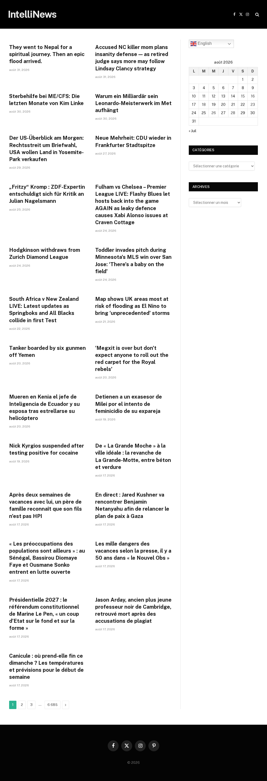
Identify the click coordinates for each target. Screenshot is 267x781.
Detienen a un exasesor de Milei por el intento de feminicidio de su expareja (128, 404)
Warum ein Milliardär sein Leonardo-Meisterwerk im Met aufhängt (133, 103)
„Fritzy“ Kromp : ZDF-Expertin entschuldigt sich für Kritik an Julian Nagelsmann (47, 194)
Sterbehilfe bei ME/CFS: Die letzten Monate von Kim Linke (46, 99)
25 (204, 113)
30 (252, 113)
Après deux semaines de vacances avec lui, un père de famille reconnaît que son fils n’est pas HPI (45, 505)
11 (203, 96)
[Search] (256, 14)
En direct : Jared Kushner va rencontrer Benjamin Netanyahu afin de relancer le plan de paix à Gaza (132, 505)
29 (243, 113)
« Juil (192, 131)
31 (194, 121)
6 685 (52, 705)
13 (223, 96)
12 (213, 96)
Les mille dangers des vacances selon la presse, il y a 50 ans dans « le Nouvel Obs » (133, 551)
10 (194, 96)
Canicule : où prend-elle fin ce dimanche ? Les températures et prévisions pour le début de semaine (46, 666)
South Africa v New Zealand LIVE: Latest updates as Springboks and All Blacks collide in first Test (44, 310)
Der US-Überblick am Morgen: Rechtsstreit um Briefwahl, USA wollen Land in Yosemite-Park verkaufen (46, 148)
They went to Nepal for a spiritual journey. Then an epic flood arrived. (46, 54)
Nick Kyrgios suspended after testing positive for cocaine (46, 449)
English (204, 43)
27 (223, 113)
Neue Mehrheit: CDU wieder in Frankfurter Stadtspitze (133, 141)
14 (233, 96)
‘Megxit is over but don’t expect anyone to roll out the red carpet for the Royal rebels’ (131, 359)
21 (233, 104)
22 (243, 104)
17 (194, 104)
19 (214, 104)
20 (223, 104)
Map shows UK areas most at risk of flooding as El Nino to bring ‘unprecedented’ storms (132, 306)
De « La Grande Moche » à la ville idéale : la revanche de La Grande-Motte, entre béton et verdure (133, 456)
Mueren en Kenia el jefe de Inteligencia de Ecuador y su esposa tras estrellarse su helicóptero (44, 407)
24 (194, 113)
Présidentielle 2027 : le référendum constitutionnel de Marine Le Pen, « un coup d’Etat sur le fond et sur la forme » (44, 614)
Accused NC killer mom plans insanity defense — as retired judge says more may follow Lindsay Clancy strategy (131, 58)
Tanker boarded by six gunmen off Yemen (47, 351)
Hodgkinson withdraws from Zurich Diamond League (44, 253)
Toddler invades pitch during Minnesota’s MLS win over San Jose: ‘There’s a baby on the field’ (133, 260)
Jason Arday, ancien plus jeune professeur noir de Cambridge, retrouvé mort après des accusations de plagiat (133, 610)
